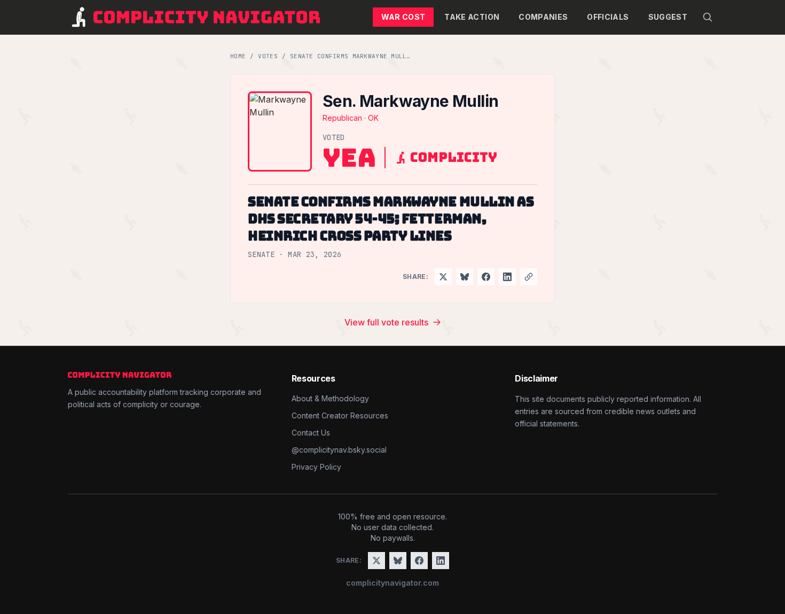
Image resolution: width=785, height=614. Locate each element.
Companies (543, 16)
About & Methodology (330, 398)
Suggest (667, 16)
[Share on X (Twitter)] (443, 276)
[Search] (707, 17)
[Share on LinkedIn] (507, 276)
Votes (267, 56)
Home (238, 56)
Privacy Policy (316, 466)
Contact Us (311, 432)
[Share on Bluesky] (464, 276)
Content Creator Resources (340, 415)
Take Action (471, 16)
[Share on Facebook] (485, 276)
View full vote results (386, 322)
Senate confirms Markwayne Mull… (350, 56)
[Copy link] (528, 276)
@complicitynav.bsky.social (339, 449)
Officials (608, 16)
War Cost (403, 16)
